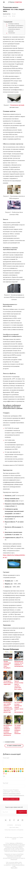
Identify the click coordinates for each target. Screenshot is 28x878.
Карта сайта (14, 867)
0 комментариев (10, 742)
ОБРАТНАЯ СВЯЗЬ (14, 827)
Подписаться (23, 812)
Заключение (11, 32)
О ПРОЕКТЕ (10, 825)
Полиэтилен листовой (17, 105)
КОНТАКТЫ (18, 825)
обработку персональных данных (11, 793)
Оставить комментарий (14, 745)
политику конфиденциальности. (16, 795)
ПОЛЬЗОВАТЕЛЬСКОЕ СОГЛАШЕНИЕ (14, 829)
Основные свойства (13, 23)
